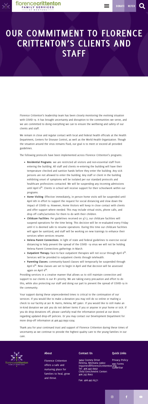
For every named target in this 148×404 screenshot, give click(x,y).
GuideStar (117, 367)
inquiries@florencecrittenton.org (97, 365)
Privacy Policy (120, 360)
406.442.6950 (91, 368)
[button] (107, 6)
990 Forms (118, 363)
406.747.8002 (86, 374)
